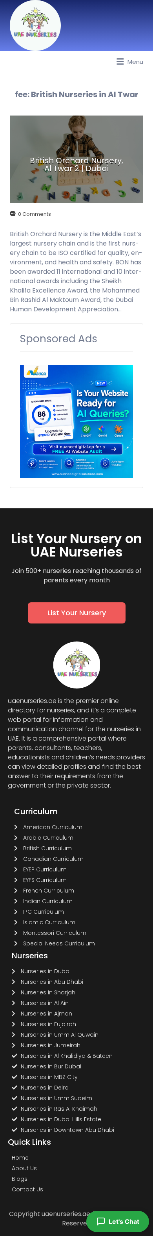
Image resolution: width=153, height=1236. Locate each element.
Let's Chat (124, 1221)
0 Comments (34, 214)
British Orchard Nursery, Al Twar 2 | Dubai (76, 164)
